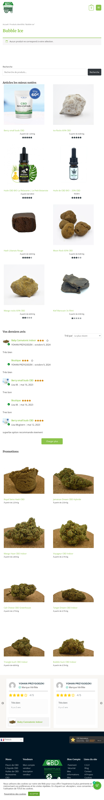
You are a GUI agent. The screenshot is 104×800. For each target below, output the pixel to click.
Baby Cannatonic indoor (23, 340)
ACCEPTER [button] (34, 794)
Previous (2, 703)
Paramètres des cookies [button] (15, 794)
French (7, 740)
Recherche (7, 66)
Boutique (16, 360)
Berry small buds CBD (22, 380)
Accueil (5, 24)
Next (101, 703)
